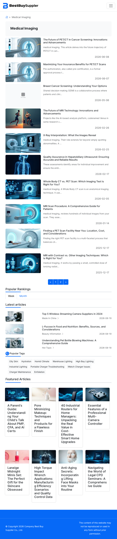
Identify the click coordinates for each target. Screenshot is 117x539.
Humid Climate (42, 361)
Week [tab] (11, 295)
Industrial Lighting (18, 366)
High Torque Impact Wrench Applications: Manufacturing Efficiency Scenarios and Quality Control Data (43, 482)
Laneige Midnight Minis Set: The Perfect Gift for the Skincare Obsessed (16, 478)
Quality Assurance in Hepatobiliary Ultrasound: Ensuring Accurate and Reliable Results (76, 158)
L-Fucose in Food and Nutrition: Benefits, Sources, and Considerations (74, 328)
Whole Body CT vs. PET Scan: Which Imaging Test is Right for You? (73, 183)
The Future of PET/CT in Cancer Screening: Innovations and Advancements (75, 41)
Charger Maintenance (20, 372)
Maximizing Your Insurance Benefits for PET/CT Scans (74, 64)
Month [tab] (23, 295)
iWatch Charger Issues (79, 366)
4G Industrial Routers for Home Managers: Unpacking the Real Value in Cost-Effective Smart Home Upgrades (70, 424)
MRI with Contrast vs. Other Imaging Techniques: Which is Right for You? (75, 257)
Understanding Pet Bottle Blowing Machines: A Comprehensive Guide (69, 342)
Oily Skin (13, 361)
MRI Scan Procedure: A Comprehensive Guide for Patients (71, 207)
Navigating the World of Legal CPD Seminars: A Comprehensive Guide (97, 477)
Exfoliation (39, 372)
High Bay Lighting (85, 361)
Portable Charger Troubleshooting (47, 366)
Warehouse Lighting (62, 361)
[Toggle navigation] (111, 6)
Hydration (26, 361)
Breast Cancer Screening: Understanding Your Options (75, 85)
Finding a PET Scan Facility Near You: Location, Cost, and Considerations (74, 232)
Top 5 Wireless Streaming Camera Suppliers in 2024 (72, 313)
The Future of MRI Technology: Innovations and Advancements (70, 112)
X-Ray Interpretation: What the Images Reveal (69, 135)
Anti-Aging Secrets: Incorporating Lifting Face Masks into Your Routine (70, 478)
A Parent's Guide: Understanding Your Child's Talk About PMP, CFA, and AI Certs (16, 418)
